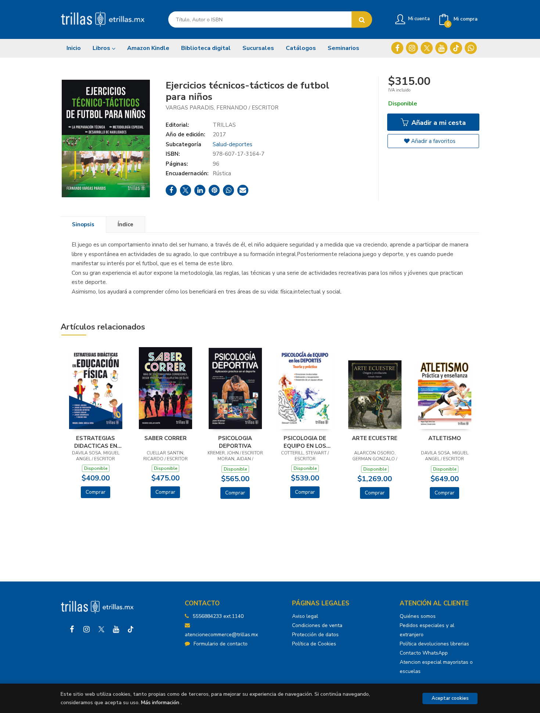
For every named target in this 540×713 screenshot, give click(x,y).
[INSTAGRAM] (412, 48)
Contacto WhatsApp (424, 652)
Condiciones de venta (317, 625)
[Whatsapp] (471, 48)
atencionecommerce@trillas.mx (221, 634)
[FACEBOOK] (397, 48)
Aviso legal (305, 616)
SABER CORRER (165, 438)
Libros (102, 48)
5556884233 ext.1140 (218, 616)
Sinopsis (83, 224)
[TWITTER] (427, 48)
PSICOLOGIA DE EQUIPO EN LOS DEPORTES (305, 442)
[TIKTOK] (456, 48)
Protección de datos (315, 634)
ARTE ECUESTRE (374, 438)
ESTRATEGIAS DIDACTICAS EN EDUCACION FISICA (96, 442)
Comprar (95, 492)
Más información (160, 702)
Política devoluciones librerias (434, 643)
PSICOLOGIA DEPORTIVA (235, 442)
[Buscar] (362, 19)
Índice (125, 224)
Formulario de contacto (221, 643)
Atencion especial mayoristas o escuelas (436, 667)
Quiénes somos (418, 616)
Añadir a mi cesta (438, 122)
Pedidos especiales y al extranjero (427, 630)
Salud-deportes (232, 144)
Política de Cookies (314, 643)
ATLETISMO (444, 438)
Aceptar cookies (450, 698)
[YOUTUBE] (441, 48)
